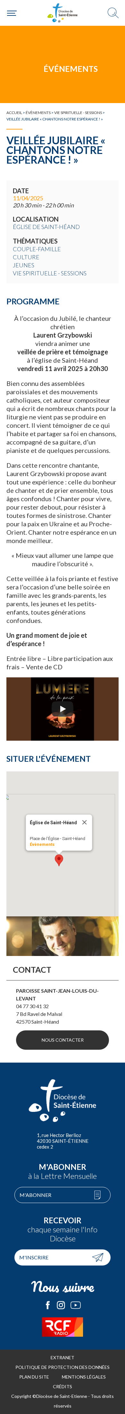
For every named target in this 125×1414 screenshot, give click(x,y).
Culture (26, 257)
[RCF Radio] (62, 1327)
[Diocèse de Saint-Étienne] (62, 13)
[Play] (62, 709)
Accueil (14, 112)
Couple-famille (37, 249)
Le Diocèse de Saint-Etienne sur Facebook (48, 1305)
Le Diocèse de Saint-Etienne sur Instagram (61, 1305)
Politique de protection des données (62, 1367)
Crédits (62, 1386)
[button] (59, 860)
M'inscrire (33, 1257)
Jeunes (23, 265)
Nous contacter (63, 1040)
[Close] (84, 822)
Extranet (62, 1357)
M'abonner (35, 1195)
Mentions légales (84, 1377)
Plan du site (34, 1377)
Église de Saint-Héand (46, 226)
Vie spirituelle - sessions (78, 112)
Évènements (38, 112)
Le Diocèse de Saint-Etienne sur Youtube (75, 1305)
